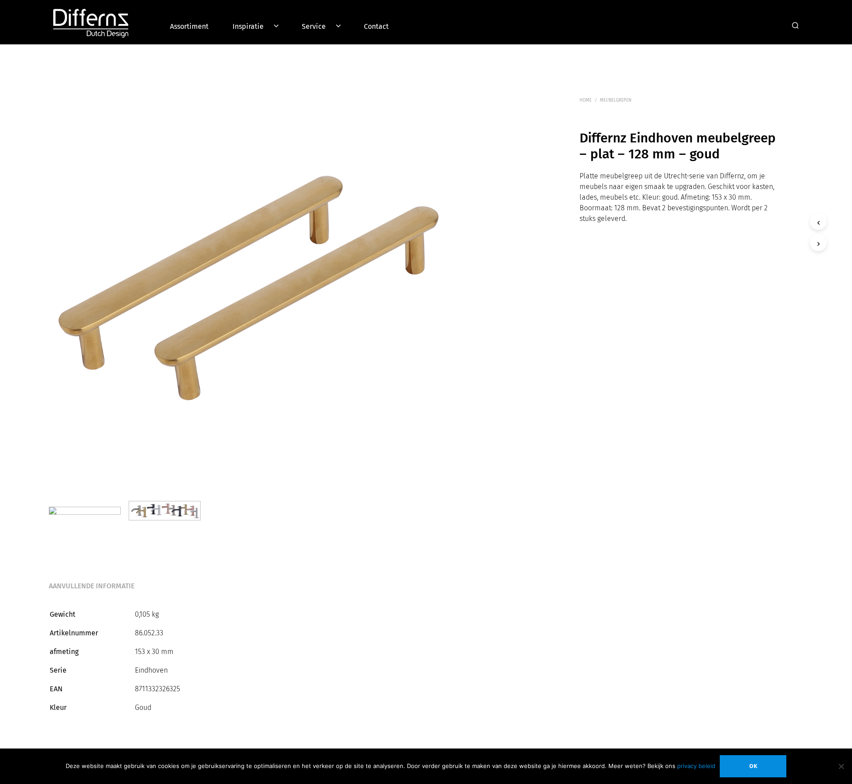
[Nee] (840, 766)
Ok (753, 766)
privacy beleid (696, 765)
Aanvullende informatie (91, 586)
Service (314, 26)
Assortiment (189, 26)
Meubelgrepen (615, 100)
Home (586, 100)
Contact (376, 26)
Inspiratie (248, 26)
